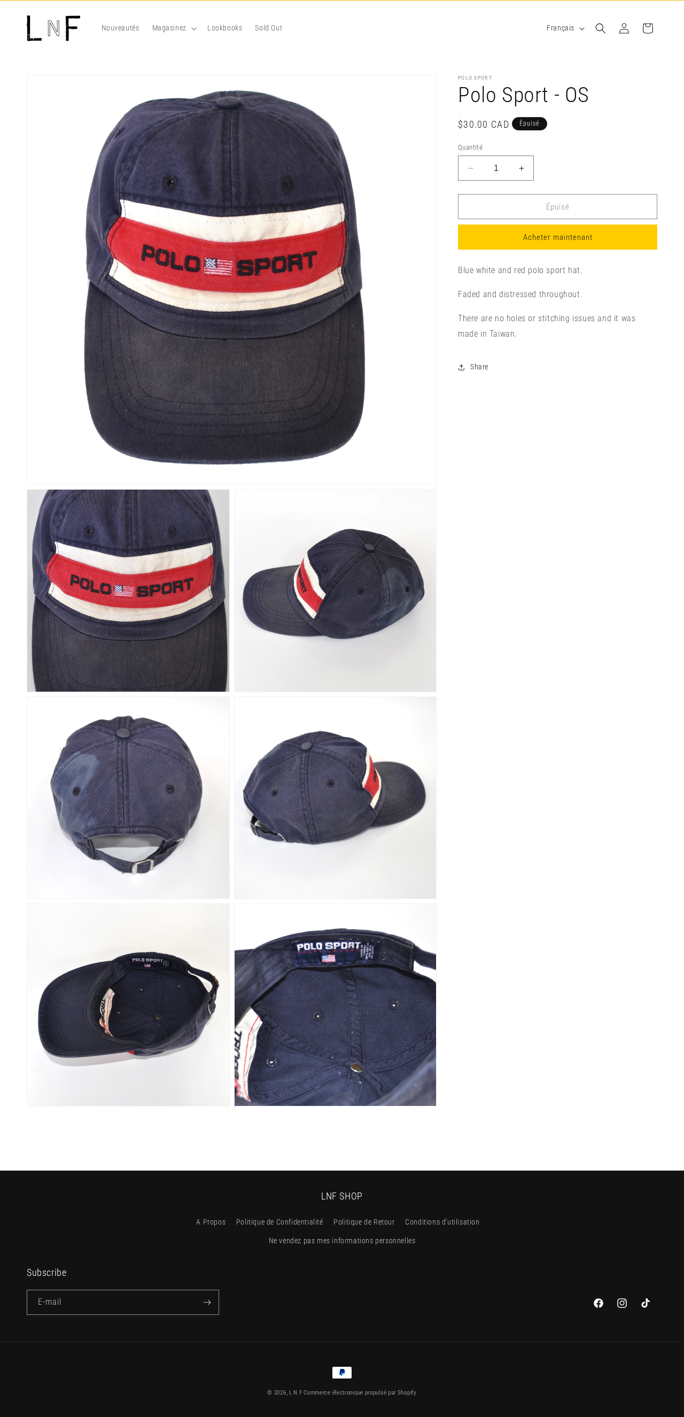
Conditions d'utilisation (442, 1222)
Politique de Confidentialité (279, 1222)
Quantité (470, 147)
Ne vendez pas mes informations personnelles (342, 1240)
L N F (296, 1392)
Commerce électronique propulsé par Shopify (360, 1392)
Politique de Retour (363, 1222)
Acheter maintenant (558, 238)
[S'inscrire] (207, 1302)
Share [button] (479, 366)
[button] (173, 28)
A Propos (211, 1222)
